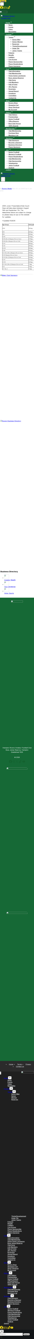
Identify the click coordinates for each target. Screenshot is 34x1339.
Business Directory (15, 145)
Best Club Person (14, 123)
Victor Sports (9, 593)
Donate (3, 1)
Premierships (13, 117)
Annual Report (13, 91)
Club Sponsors (13, 140)
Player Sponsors (14, 147)
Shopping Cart (13, 105)
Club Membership (14, 73)
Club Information (14, 71)
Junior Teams (17, 51)
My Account (12, 109)
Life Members (13, 82)
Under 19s (15, 48)
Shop (5, 1263)
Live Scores (12, 59)
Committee (12, 96)
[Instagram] (4, 8)
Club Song (12, 80)
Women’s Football (14, 154)
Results (11, 55)
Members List (13, 135)
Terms (19, 1064)
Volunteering (13, 163)
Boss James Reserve (16, 78)
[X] (6, 8)
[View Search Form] (2, 4)
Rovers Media (7, 189)
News (10, 25)
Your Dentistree (9, 587)
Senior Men (16, 40)
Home (11, 1064)
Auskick (11, 168)
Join (5, 1307)
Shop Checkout (13, 107)
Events (10, 27)
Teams (10, 1092)
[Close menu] (0, 1073)
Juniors (8, 170)
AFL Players (12, 87)
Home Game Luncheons (17, 76)
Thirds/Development (19, 46)
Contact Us (12, 98)
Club (5, 1236)
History (6, 1273)
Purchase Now (13, 133)
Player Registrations (15, 64)
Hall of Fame (12, 84)
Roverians (12, 89)
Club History (12, 115)
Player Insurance (14, 66)
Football (6, 1089)
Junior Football (13, 165)
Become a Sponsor (15, 143)
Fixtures (11, 53)
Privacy (28, 1064)
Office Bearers (13, 121)
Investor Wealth (10, 580)
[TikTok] (8, 8)
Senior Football (13, 119)
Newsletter (12, 31)
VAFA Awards (13, 126)
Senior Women (17, 42)
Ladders (11, 57)
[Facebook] (1, 8)
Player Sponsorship (15, 62)
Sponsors (7, 1296)
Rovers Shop (13, 103)
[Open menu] (3, 179)
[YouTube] (23, 761)
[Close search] (2, 1331)
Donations (12, 93)
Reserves (15, 44)
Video (10, 29)
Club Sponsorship (14, 161)
